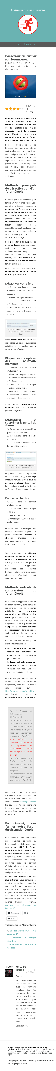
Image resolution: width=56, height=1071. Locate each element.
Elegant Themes (26, 1060)
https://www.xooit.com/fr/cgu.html (19, 691)
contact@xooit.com (27, 801)
